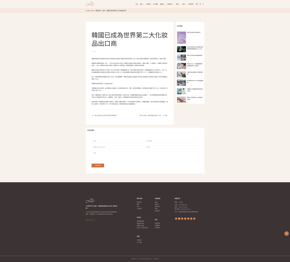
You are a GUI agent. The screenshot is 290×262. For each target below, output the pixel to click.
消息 (103, 11)
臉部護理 (157, 223)
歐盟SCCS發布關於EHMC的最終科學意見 (195, 98)
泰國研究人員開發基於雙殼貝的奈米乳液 (195, 90)
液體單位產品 (140, 226)
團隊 (138, 204)
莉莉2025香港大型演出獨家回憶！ (195, 55)
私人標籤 (139, 242)
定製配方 (139, 240)
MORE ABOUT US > (90, 220)
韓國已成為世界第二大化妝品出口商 (116, 11)
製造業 (157, 204)
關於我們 (98, 11)
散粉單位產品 (140, 223)
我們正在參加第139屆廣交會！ (194, 32)
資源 (156, 209)
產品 (156, 202)
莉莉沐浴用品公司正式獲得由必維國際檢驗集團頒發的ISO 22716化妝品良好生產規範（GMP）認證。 (195, 48)
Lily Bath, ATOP (90, 11)
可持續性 (139, 209)
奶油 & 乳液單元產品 (142, 228)
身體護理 (157, 226)
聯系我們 (157, 211)
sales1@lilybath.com (185, 209)
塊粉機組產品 (140, 221)
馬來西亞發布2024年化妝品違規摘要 (195, 81)
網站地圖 (156, 259)
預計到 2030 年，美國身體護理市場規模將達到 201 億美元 (195, 65)
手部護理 (157, 228)
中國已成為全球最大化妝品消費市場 (195, 73)
